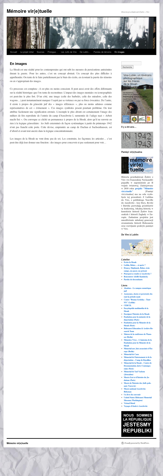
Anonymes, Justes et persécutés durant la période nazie (138, 295)
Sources (40, 51)
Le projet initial (27, 51)
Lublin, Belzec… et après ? (134, 265)
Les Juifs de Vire (69, 51)
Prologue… (53, 51)
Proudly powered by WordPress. (136, 443)
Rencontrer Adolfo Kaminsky (136, 276)
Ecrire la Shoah (130, 262)
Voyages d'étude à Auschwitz (135, 406)
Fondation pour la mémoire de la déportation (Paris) (137, 318)
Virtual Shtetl (129, 403)
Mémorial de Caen (131, 354)
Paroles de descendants (133, 279)
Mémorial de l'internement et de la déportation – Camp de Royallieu (138, 358)
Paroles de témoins (102, 51)
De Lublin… (85, 51)
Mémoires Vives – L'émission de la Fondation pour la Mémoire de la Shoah (138, 343)
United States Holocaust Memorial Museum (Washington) (138, 399)
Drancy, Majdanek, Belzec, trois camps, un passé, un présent (137, 269)
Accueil (13, 51)
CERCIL (127, 305)
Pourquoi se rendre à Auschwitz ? (137, 273)
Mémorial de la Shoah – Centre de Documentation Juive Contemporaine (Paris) (138, 366)
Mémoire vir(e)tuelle (29, 10)
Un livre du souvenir (132, 394)
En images (119, 51)
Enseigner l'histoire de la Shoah (136, 314)
